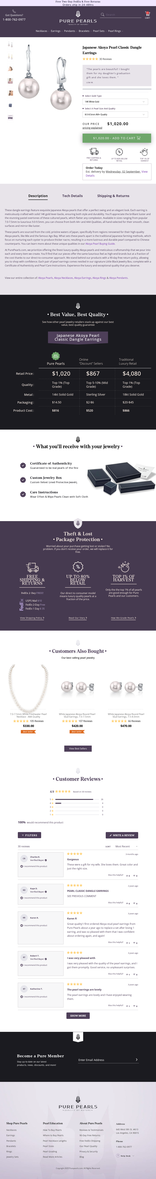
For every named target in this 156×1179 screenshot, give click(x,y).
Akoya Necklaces (63, 278)
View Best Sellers (78, 748)
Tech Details (72, 196)
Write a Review (125, 835)
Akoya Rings (99, 278)
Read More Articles (52, 1156)
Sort (108, 846)
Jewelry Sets (12, 1156)
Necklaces (41, 31)
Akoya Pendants (118, 278)
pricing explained (92, 127)
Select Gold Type (93, 95)
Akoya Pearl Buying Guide (100, 243)
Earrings (55, 31)
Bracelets (84, 31)
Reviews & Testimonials (91, 1130)
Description (38, 196)
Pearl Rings (114, 31)
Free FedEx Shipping (90, 1140)
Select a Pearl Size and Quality (100, 108)
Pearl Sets (99, 31)
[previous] (8, 701)
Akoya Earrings (82, 278)
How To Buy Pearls (52, 1130)
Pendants (69, 31)
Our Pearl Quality (88, 1146)
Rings (9, 1151)
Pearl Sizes (48, 1146)
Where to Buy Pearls (53, 1135)
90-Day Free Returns (90, 1135)
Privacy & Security (89, 1151)
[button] (97, 59)
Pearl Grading (50, 1151)
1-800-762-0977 (124, 1146)
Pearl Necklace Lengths (55, 1140)
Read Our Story (77, 617)
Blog (82, 1156)
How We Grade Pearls (122, 617)
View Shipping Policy (31, 617)
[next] (147, 701)
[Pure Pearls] (78, 15)
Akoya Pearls (45, 278)
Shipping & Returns (113, 196)
